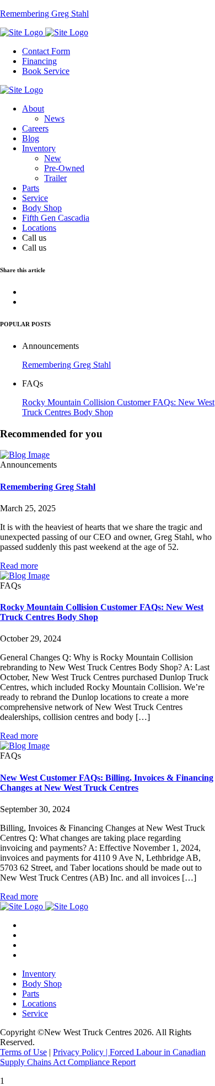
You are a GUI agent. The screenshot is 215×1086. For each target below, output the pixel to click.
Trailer (55, 178)
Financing (39, 61)
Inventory (39, 148)
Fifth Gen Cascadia (55, 218)
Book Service (45, 71)
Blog (30, 138)
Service (35, 198)
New (52, 158)
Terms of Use (23, 1052)
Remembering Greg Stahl (66, 364)
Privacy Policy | (81, 1052)
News (54, 118)
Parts (30, 188)
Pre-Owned (64, 168)
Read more (19, 565)
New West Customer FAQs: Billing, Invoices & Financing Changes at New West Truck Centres (106, 782)
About (33, 108)
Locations (39, 227)
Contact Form (46, 51)
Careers (35, 128)
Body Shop (42, 208)
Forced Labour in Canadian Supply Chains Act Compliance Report (103, 1057)
